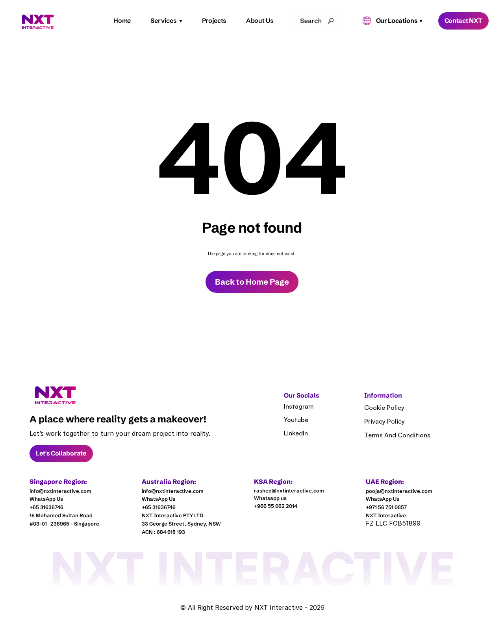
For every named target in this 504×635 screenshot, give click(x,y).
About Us (259, 20)
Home (122, 20)
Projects (214, 20)
